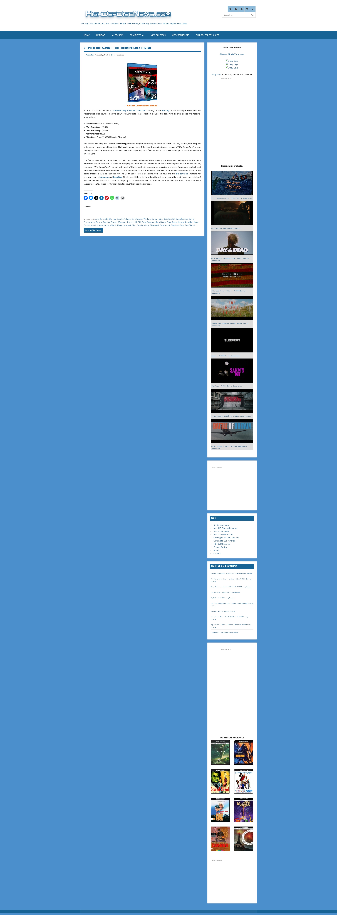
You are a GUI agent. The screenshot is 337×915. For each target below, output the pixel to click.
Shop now (216, 74)
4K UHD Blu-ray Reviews (225, 528)
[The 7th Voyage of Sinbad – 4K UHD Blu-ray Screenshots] (232, 183)
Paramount (165, 225)
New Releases (158, 35)
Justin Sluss (119, 55)
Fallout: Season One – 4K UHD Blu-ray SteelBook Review (231, 573)
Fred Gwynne (148, 222)
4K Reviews (117, 35)
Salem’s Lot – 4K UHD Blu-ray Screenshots (226, 386)
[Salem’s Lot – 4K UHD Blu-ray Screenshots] (232, 371)
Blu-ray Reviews (221, 531)
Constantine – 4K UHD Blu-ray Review (224, 632)
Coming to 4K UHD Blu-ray (226, 537)
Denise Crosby (103, 222)
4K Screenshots (180, 35)
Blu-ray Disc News (93, 230)
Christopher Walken (141, 219)
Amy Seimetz (101, 219)
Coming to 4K (137, 35)
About (216, 550)
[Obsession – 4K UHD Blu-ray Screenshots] (232, 213)
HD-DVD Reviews (222, 544)
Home (86, 35)
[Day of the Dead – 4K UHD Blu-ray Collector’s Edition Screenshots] (232, 243)
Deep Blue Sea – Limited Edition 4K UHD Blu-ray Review (231, 587)
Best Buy (117, 177)
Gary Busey (160, 222)
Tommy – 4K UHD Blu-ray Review (223, 611)
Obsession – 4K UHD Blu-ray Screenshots (226, 228)
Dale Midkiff (169, 219)
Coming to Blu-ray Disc (224, 540)
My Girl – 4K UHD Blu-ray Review (223, 598)
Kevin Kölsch (110, 225)
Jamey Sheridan (185, 222)
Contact (217, 553)
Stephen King (177, 225)
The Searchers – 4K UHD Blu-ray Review (225, 592)
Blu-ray (165, 110)
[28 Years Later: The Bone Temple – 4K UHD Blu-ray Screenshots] (232, 308)
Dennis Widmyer (118, 222)
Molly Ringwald (151, 225)
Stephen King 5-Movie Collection (128, 110)
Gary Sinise (172, 222)
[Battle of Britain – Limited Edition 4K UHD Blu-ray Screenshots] (232, 431)
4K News (100, 35)
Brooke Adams (124, 219)
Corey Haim (157, 219)
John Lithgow (97, 225)
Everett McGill (134, 222)
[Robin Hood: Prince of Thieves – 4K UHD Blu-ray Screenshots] (232, 275)
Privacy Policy (220, 547)
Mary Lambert (124, 225)
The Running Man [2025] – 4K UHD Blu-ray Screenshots (231, 416)
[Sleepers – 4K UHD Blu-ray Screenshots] (232, 340)
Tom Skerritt (190, 225)
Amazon (104, 177)
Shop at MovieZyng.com (232, 54)
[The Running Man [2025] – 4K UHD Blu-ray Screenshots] (232, 401)
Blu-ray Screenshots (207, 35)
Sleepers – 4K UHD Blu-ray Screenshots (225, 356)
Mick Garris (137, 225)
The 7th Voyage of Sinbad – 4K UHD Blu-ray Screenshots (231, 198)
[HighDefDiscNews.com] (128, 20)
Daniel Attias (182, 219)
